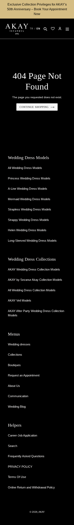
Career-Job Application (22, 435)
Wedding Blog (17, 406)
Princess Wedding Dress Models (29, 178)
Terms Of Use (17, 477)
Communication (18, 396)
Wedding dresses (19, 344)
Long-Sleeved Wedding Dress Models (32, 240)
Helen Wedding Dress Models (27, 230)
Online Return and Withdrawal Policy (31, 487)
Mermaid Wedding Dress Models (29, 199)
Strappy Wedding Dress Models (28, 219)
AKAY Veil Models (19, 300)
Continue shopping (34, 107)
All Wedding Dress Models (25, 168)
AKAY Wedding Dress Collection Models (34, 269)
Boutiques (14, 365)
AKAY (41, 512)
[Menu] (67, 29)
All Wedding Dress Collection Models (31, 290)
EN (38, 28)
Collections (15, 354)
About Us (14, 385)
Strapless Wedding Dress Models (29, 209)
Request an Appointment (23, 375)
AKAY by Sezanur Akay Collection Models (35, 279)
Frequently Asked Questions (26, 456)
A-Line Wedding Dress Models (27, 188)
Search (12, 446)
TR (31, 28)
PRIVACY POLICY (20, 466)
